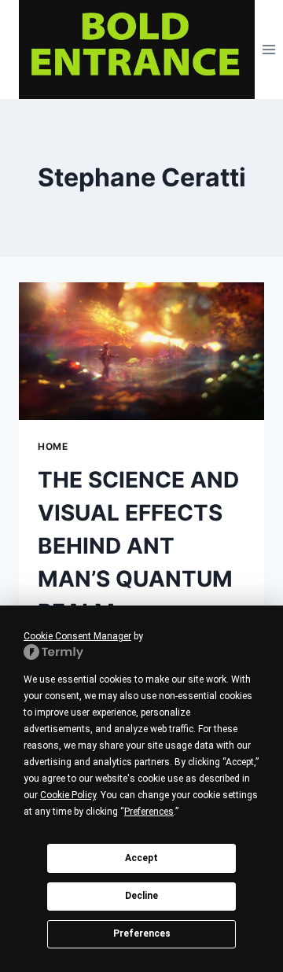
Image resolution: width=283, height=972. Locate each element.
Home (53, 446)
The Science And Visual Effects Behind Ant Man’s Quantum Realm (138, 545)
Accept (141, 857)
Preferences (142, 933)
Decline (141, 895)
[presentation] (141, 351)
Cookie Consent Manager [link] (77, 636)
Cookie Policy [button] (68, 795)
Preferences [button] (149, 811)
